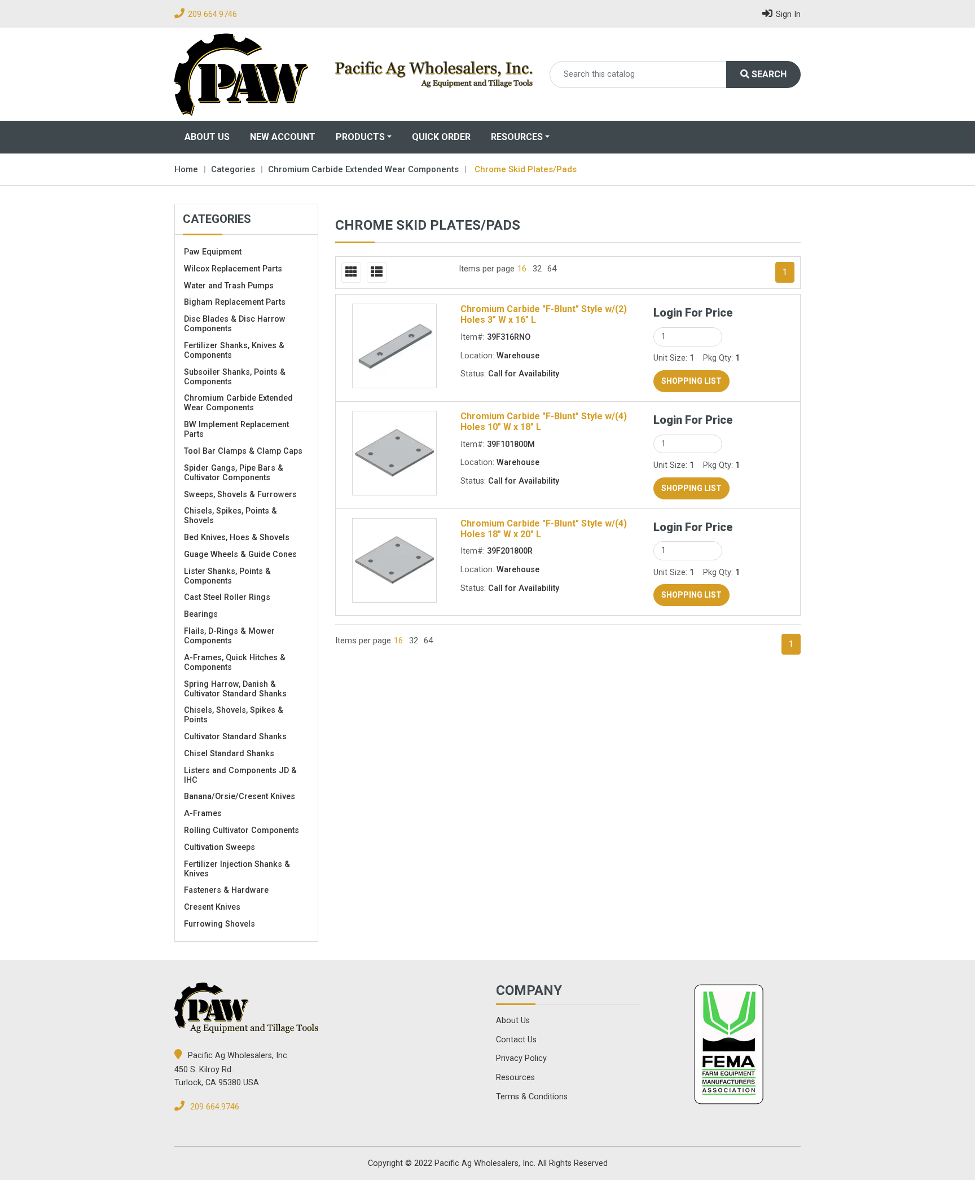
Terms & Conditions (532, 1097)
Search (768, 74)
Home (186, 169)
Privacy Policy (521, 1058)
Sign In (788, 14)
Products (360, 136)
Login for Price (693, 312)
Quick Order (441, 136)
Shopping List (691, 380)
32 (537, 269)
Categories (233, 169)
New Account (282, 136)
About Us (207, 136)
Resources (517, 136)
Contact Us (516, 1040)
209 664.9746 (212, 14)
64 (551, 269)
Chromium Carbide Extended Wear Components (363, 169)
